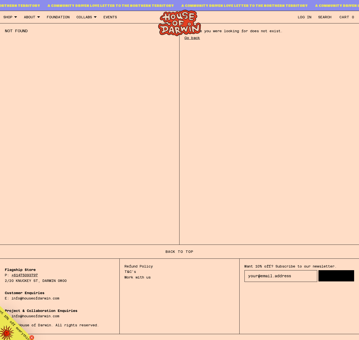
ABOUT (29, 17)
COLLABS (84, 17)
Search (324, 17)
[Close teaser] (31, 337)
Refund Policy (139, 266)
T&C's (130, 272)
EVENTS (110, 17)
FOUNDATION (58, 17)
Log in (304, 17)
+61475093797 (24, 275)
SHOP (7, 17)
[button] (17, 323)
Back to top (179, 252)
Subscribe (336, 276)
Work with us (138, 277)
